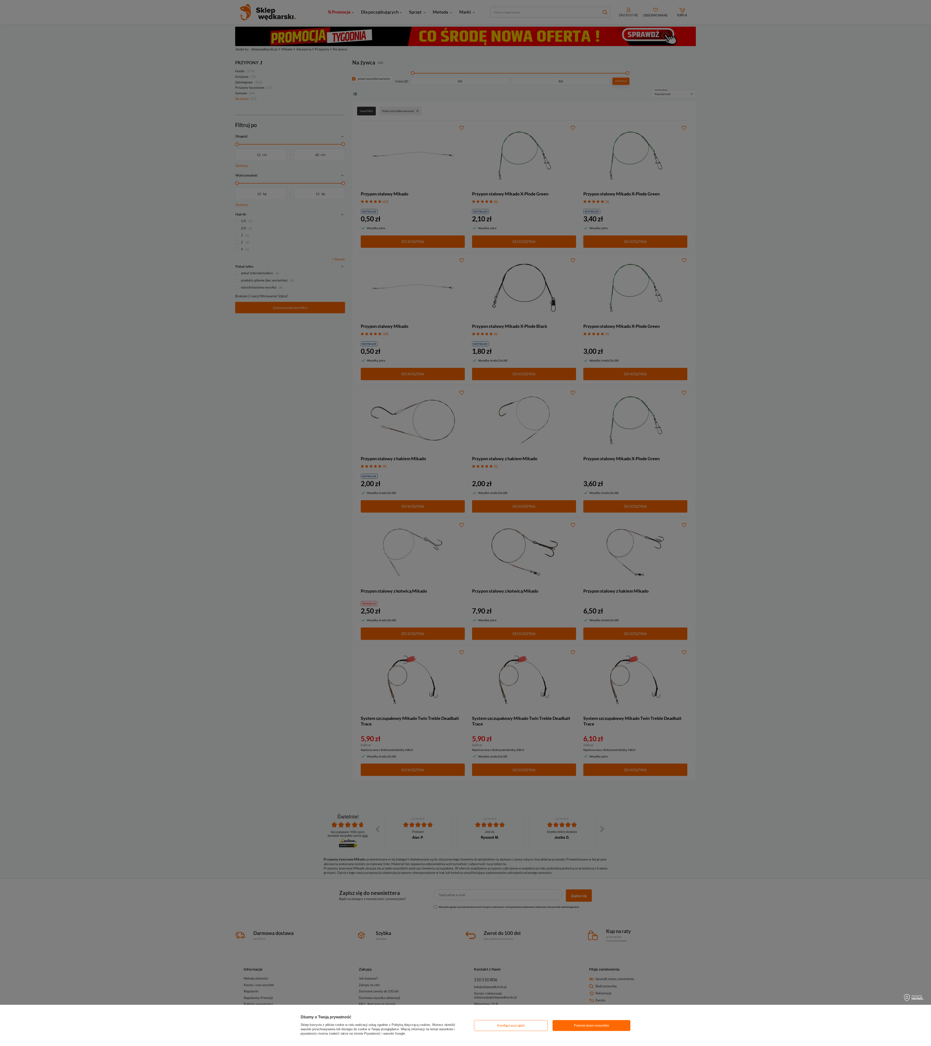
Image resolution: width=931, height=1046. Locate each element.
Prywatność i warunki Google (384, 1033)
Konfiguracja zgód (510, 1025)
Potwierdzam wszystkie (591, 1025)
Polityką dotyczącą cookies (411, 1025)
